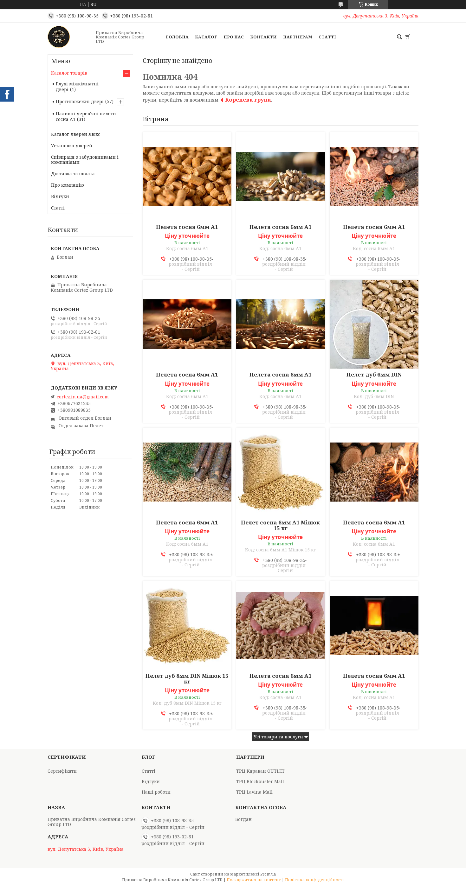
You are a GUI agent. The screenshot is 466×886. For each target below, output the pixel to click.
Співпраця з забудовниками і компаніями (85, 159)
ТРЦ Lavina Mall (254, 792)
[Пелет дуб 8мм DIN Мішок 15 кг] (187, 625)
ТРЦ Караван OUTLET (260, 771)
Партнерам (297, 37)
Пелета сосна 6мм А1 (187, 227)
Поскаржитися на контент (254, 880)
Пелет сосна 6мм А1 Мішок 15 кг (280, 525)
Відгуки (60, 196)
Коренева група (248, 99)
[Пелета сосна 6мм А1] (187, 176)
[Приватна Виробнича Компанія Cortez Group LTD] (70, 37)
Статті (327, 37)
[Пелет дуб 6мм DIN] (374, 324)
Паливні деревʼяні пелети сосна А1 (86, 116)
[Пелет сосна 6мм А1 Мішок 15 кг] (280, 472)
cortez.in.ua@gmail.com (83, 396)
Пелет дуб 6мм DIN (374, 374)
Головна (177, 37)
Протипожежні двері (80, 101)
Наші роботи (156, 792)
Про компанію (67, 185)
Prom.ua (268, 874)
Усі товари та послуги (278, 737)
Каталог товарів (69, 73)
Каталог (206, 37)
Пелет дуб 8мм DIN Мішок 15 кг (187, 678)
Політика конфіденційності (314, 880)
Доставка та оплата (73, 173)
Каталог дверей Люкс (75, 134)
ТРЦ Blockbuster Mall (260, 781)
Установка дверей (71, 146)
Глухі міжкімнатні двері (77, 86)
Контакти (263, 37)
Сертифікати (62, 771)
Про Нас (233, 37)
